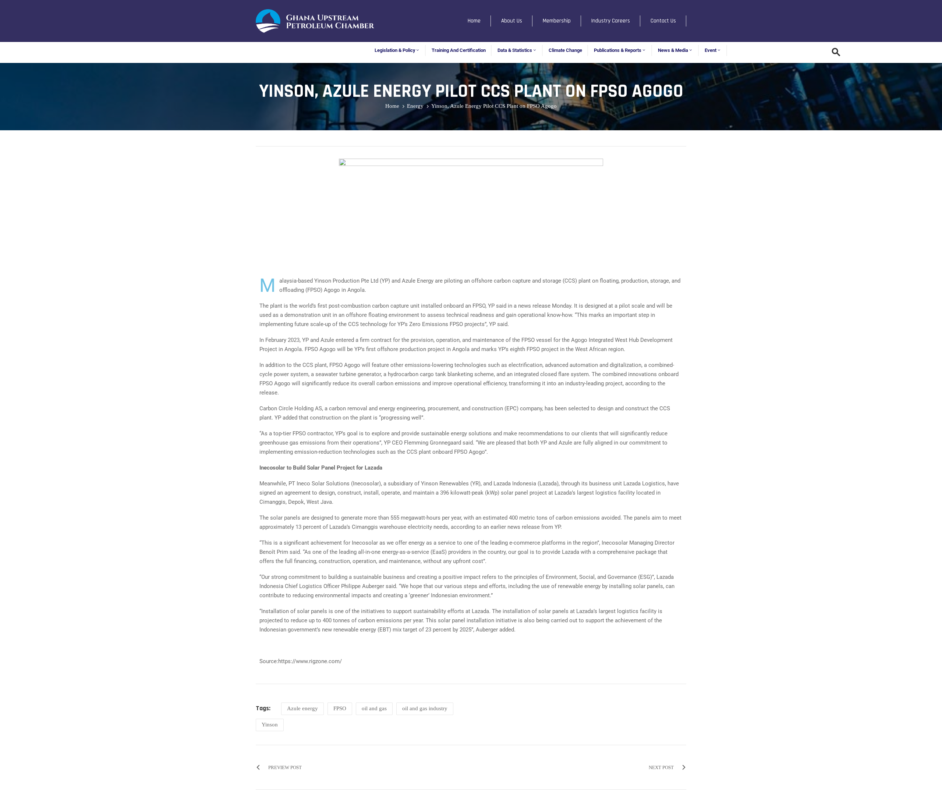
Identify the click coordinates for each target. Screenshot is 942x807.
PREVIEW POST (285, 767)
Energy (415, 106)
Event (710, 50)
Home (474, 20)
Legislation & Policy (395, 50)
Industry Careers (610, 20)
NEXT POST (661, 767)
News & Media (673, 50)
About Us (511, 20)
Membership (557, 20)
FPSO (339, 708)
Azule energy (302, 708)
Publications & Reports (617, 50)
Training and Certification (459, 50)
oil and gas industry (424, 708)
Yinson (270, 725)
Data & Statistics (514, 50)
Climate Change (565, 50)
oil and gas (374, 708)
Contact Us (663, 20)
